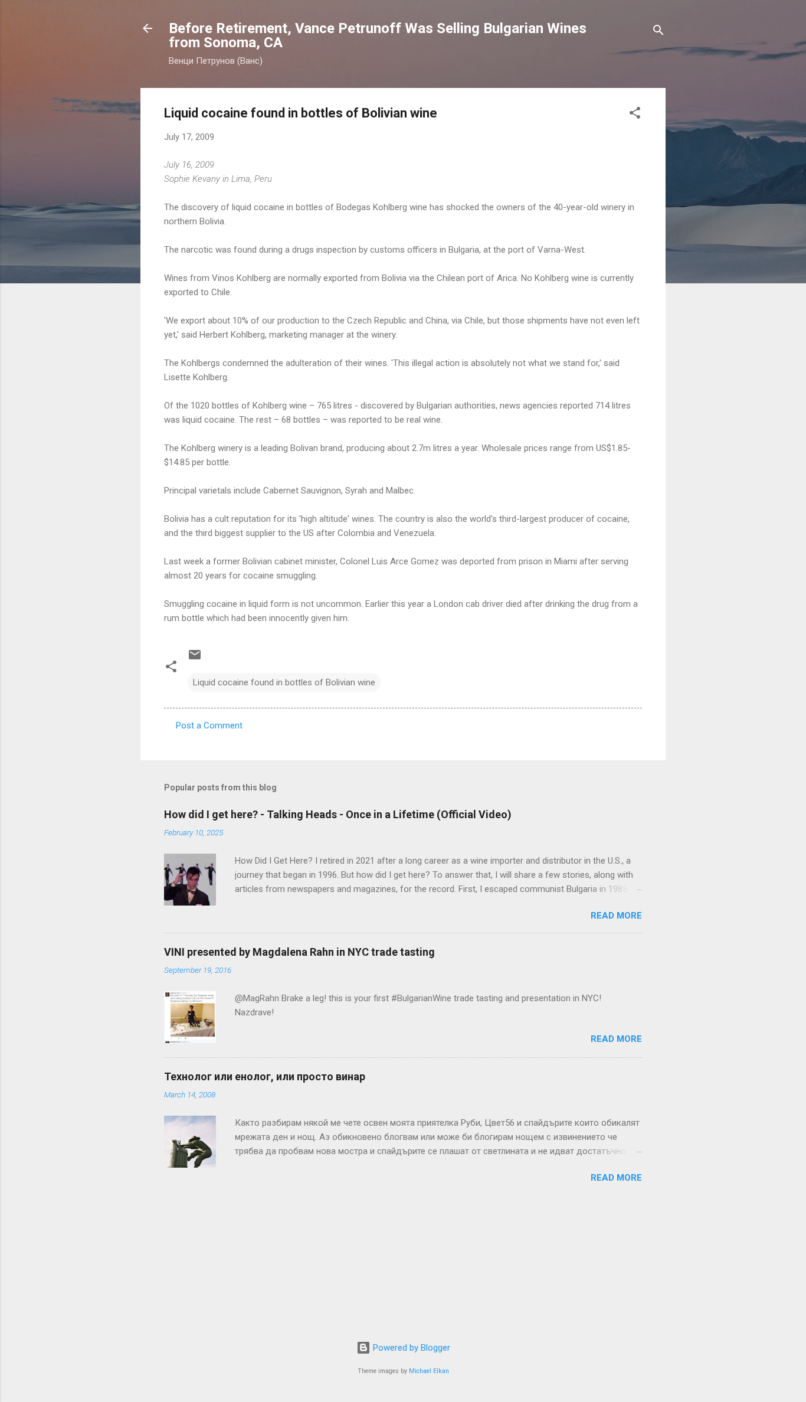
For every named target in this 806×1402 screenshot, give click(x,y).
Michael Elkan (429, 1371)
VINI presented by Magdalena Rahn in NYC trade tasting (299, 952)
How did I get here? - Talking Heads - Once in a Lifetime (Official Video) (338, 814)
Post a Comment (209, 725)
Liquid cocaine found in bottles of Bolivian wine (284, 682)
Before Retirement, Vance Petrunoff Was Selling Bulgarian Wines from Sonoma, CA (378, 35)
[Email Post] (195, 658)
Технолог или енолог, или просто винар (264, 1076)
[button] (635, 115)
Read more (616, 915)
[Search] (658, 32)
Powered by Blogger (410, 1347)
